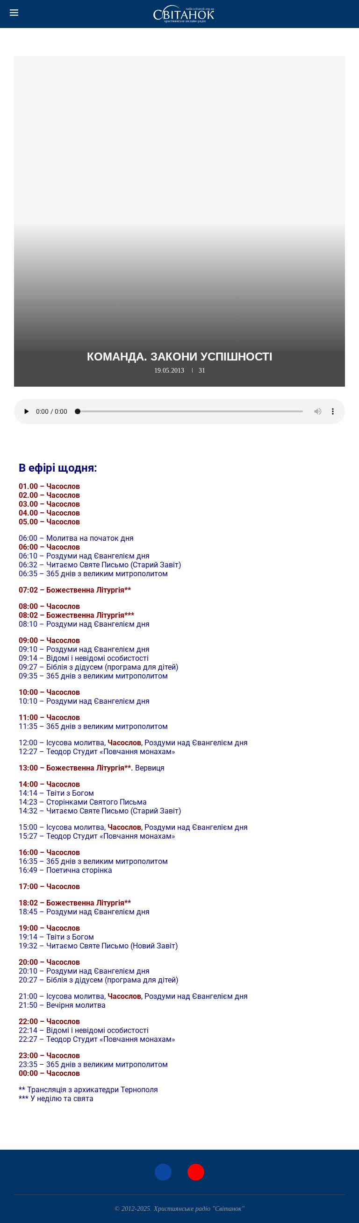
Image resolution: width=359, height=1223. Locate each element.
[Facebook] (163, 1172)
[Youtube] (195, 1172)
